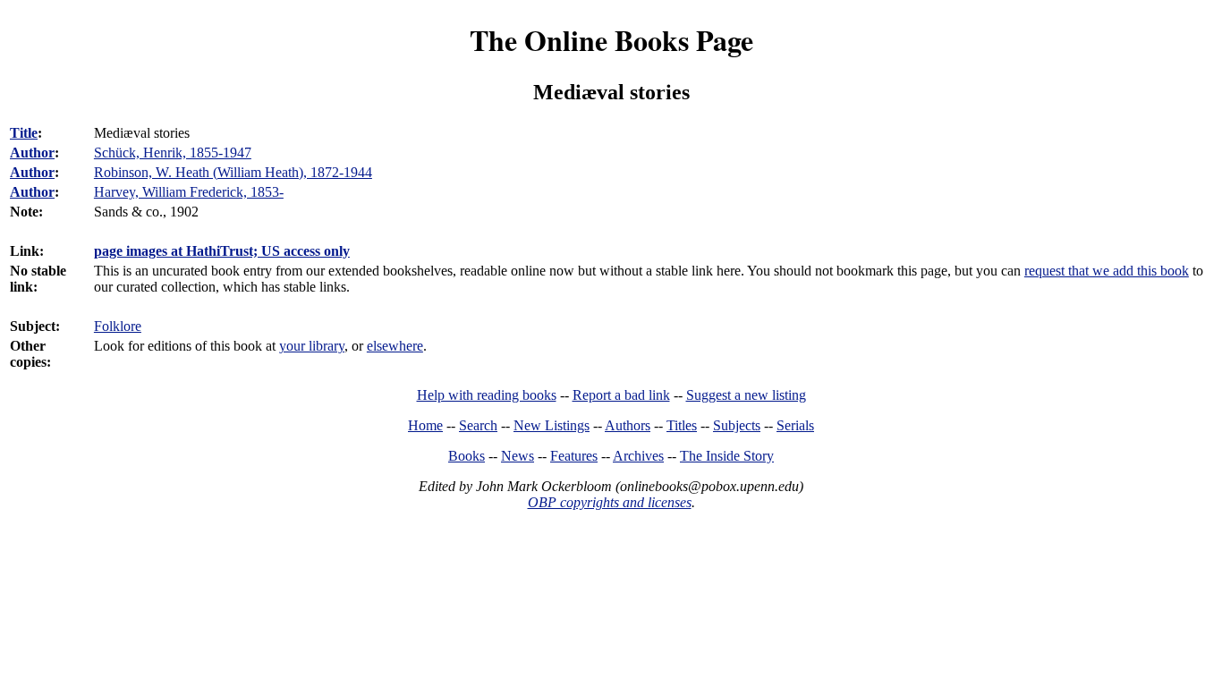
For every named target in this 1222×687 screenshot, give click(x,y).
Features (574, 455)
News (517, 455)
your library (311, 345)
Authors (627, 425)
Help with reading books (486, 395)
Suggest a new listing (746, 395)
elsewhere (395, 345)
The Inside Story (727, 455)
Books (466, 455)
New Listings (551, 425)
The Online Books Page (611, 40)
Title (24, 132)
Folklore (117, 326)
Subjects (736, 425)
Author (32, 152)
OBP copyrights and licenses (610, 502)
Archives (638, 455)
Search (478, 425)
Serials (795, 425)
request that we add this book (1106, 270)
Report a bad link (621, 395)
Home (425, 425)
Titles (681, 425)
